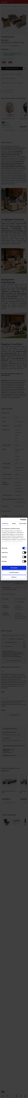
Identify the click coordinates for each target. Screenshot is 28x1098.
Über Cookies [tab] (22, 523)
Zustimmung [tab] (5, 523)
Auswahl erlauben (14, 572)
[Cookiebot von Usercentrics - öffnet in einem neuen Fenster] (20, 520)
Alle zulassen (14, 567)
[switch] (24, 552)
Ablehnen (14, 577)
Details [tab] (14, 523)
